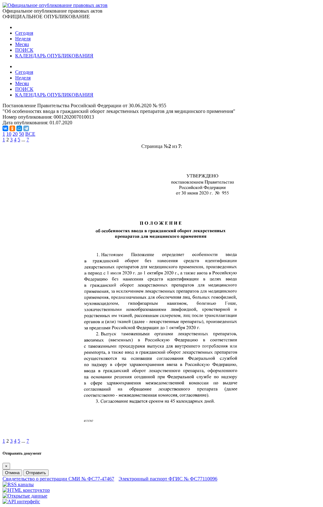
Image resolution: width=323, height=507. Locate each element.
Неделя (23, 38)
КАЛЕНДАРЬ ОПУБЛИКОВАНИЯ (54, 55)
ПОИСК (24, 50)
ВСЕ (30, 134)
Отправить (36, 472)
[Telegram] (26, 128)
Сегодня (24, 33)
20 (15, 134)
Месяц (22, 44)
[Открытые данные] (25, 495)
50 (21, 134)
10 (8, 134)
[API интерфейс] (21, 501)
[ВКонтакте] (5, 128)
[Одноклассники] (12, 128)
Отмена (12, 472)
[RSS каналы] (18, 484)
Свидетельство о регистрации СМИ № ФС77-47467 (58, 478)
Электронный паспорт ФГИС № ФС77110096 (168, 478)
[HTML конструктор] (26, 490)
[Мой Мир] (19, 128)
